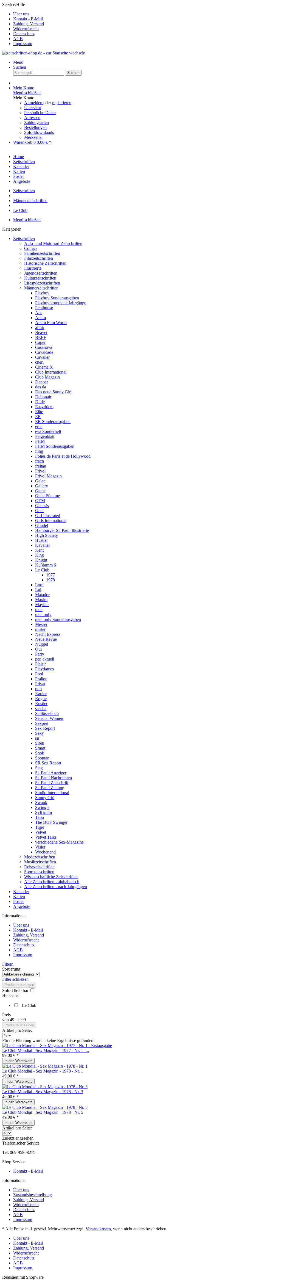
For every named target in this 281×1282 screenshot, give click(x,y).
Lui (38, 589)
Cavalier (42, 357)
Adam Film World (51, 322)
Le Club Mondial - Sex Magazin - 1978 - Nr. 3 (42, 1091)
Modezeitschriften (39, 857)
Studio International (52, 792)
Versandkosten (98, 1228)
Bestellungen (35, 127)
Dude (40, 401)
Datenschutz (24, 33)
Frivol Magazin (48, 476)
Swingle (42, 807)
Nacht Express (47, 634)
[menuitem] (146, 14)
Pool (39, 674)
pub (38, 688)
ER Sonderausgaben (53, 421)
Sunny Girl (44, 797)
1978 (50, 580)
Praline (41, 678)
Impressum (22, 43)
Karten (19, 896)
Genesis (42, 505)
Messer (41, 624)
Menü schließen (27, 92)
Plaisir (40, 664)
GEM (40, 500)
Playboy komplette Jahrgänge (60, 302)
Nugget (41, 644)
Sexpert (41, 723)
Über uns (21, 14)
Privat (40, 683)
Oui (38, 649)
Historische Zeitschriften (45, 263)
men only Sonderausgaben (58, 619)
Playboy (42, 293)
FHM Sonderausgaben (54, 446)
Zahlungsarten (36, 122)
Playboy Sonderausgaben (57, 297)
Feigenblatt (44, 436)
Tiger (39, 827)
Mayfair (42, 604)
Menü (18, 62)
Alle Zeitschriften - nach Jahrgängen (55, 886)
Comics (30, 248)
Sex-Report (45, 728)
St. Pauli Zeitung (49, 787)
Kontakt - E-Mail (28, 18)
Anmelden (33, 102)
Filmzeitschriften (38, 258)
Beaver (41, 332)
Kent (39, 550)
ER (38, 416)
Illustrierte (32, 268)
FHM (40, 441)
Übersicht (32, 107)
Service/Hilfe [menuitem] (23, 24)
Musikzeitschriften (40, 862)
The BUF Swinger (51, 822)
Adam (40, 317)
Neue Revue (46, 639)
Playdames (44, 669)
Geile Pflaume (47, 495)
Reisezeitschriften (39, 866)
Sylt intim (43, 812)
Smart (40, 748)
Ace (38, 312)
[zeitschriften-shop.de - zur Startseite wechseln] (43, 53)
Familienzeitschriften (42, 253)
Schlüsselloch (47, 713)
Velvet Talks (46, 837)
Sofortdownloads (39, 132)
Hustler (41, 540)
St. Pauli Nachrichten (53, 777)
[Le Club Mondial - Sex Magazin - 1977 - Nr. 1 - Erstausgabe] (57, 1045)
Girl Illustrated (47, 515)
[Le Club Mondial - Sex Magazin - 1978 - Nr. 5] (45, 1107)
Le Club (42, 570)
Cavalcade (44, 352)
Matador (42, 594)
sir (37, 738)
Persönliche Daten (40, 112)
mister (40, 629)
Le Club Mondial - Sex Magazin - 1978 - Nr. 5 (42, 1112)
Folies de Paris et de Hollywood (63, 456)
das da (40, 387)
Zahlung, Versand (28, 23)
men (39, 609)
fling (39, 451)
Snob (39, 753)
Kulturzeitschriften (40, 278)
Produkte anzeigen (19, 985)
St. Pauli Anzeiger (50, 772)
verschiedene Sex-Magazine (59, 842)
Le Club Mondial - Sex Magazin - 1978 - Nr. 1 (42, 1071)
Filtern (7, 964)
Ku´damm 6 (45, 565)
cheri (39, 362)
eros (38, 426)
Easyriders (44, 406)
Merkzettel (33, 137)
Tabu (39, 817)
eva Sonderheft (48, 431)
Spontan (42, 758)
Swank (41, 802)
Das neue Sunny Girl (53, 391)
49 (12, 1019)
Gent (39, 510)
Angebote (21, 906)
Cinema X (44, 367)
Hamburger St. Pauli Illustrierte (62, 530)
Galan (40, 481)
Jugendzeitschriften (40, 273)
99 (23, 1019)
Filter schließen (15, 979)
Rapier (41, 693)
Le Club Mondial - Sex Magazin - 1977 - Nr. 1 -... (45, 1050)
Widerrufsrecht (26, 28)
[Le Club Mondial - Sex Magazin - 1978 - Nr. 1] (45, 1066)
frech (39, 461)
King (39, 555)
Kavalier (42, 545)
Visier (40, 847)
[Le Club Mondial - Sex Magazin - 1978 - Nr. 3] (45, 1086)
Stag (39, 768)
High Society (46, 535)
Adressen (32, 117)
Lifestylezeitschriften (42, 283)
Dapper (41, 382)
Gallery (41, 485)
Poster (18, 901)
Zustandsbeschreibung (32, 1194)
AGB (18, 38)
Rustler (41, 703)
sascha (40, 708)
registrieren (61, 102)
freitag (40, 466)
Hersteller (10, 995)
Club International (50, 372)
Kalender (21, 891)
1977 (50, 575)
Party (39, 654)
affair (39, 327)
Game (40, 490)
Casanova (43, 347)
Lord (39, 584)
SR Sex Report (48, 763)
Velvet (40, 832)
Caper (40, 342)
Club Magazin (47, 377)
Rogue (41, 698)
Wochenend (45, 852)
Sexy (39, 733)
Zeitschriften (24, 238)
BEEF (40, 337)
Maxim (41, 599)
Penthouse (44, 307)
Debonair (43, 396)
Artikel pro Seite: (17, 1030)
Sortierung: (11, 969)
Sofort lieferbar (15, 990)
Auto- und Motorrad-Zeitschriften (53, 243)
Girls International (50, 520)
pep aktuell (44, 659)
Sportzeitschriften (39, 871)
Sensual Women (49, 718)
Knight (41, 560)
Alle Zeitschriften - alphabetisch (51, 881)
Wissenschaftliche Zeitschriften (51, 876)
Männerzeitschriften (41, 288)
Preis (6, 1014)
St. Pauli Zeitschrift (51, 782)
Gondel (41, 525)
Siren (39, 743)
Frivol (40, 471)
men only (43, 614)
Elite (39, 411)
